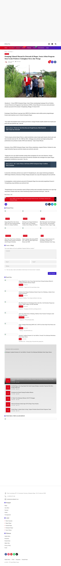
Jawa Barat (7, 53)
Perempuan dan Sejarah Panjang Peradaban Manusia (22, 392)
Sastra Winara (9, 530)
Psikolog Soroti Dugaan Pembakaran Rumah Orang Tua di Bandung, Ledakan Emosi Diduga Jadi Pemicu (30, 223)
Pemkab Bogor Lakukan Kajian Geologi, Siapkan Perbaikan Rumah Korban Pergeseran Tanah (31, 409)
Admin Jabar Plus (11, 61)
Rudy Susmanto (9, 520)
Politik (6, 512)
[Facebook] (46, 204)
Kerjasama (7, 538)
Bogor (42, 235)
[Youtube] (11, 554)
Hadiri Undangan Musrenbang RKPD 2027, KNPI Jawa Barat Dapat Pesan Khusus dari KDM (30, 240)
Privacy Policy (8, 545)
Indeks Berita (7, 536)
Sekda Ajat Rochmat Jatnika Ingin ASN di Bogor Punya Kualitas (25, 403)
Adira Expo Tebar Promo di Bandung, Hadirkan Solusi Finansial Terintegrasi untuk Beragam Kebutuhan (13, 240)
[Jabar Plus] (7, 43)
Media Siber (7, 543)
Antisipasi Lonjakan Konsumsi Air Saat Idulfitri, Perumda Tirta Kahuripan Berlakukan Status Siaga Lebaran (47, 240)
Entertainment (8, 235)
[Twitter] (49, 204)
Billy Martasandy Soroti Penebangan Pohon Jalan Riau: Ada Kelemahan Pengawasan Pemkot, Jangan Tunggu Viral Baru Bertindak (47, 223)
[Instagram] (8, 554)
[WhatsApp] (55, 204)
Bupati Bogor (8, 523)
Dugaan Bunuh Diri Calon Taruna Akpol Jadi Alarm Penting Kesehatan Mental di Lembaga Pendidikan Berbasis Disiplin (12, 223)
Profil (6, 547)
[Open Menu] (52, 44)
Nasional (6, 510)
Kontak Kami (7, 540)
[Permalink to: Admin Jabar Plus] (6, 62)
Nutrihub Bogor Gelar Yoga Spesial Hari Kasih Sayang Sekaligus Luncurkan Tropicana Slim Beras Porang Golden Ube (32, 386)
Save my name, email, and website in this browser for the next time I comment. (23, 269)
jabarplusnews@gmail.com (12, 499)
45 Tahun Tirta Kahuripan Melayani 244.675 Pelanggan (23, 398)
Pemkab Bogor (9, 525)
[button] (49, 44)
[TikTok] (17, 554)
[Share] (55, 62)
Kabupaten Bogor (9, 527)
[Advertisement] (30, 10)
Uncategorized (8, 514)
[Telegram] (52, 204)
